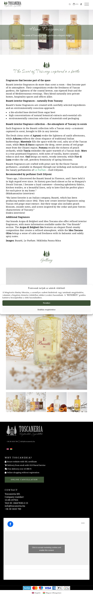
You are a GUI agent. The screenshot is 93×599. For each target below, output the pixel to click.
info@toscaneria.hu (27, 441)
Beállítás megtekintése (46, 310)
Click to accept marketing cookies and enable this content (46, 548)
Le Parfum (40, 170)
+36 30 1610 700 (12, 441)
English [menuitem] (37, 592)
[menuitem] (8, 449)
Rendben (46, 303)
